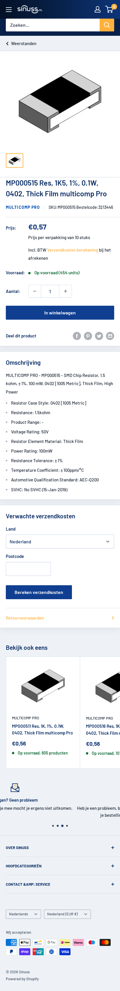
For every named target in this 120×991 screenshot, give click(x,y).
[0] (109, 9)
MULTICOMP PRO (23, 207)
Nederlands (18, 914)
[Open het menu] (9, 9)
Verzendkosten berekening (72, 249)
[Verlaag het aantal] (35, 291)
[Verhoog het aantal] (65, 291)
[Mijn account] (97, 9)
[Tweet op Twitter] (99, 335)
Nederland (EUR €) (62, 914)
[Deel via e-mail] (110, 335)
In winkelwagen (60, 312)
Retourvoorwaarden (25, 617)
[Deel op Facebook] (77, 335)
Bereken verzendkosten (39, 592)
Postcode (15, 556)
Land (10, 528)
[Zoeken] (107, 25)
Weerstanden (23, 43)
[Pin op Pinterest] (88, 335)
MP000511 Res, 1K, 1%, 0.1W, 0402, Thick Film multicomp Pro (42, 729)
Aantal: (13, 291)
